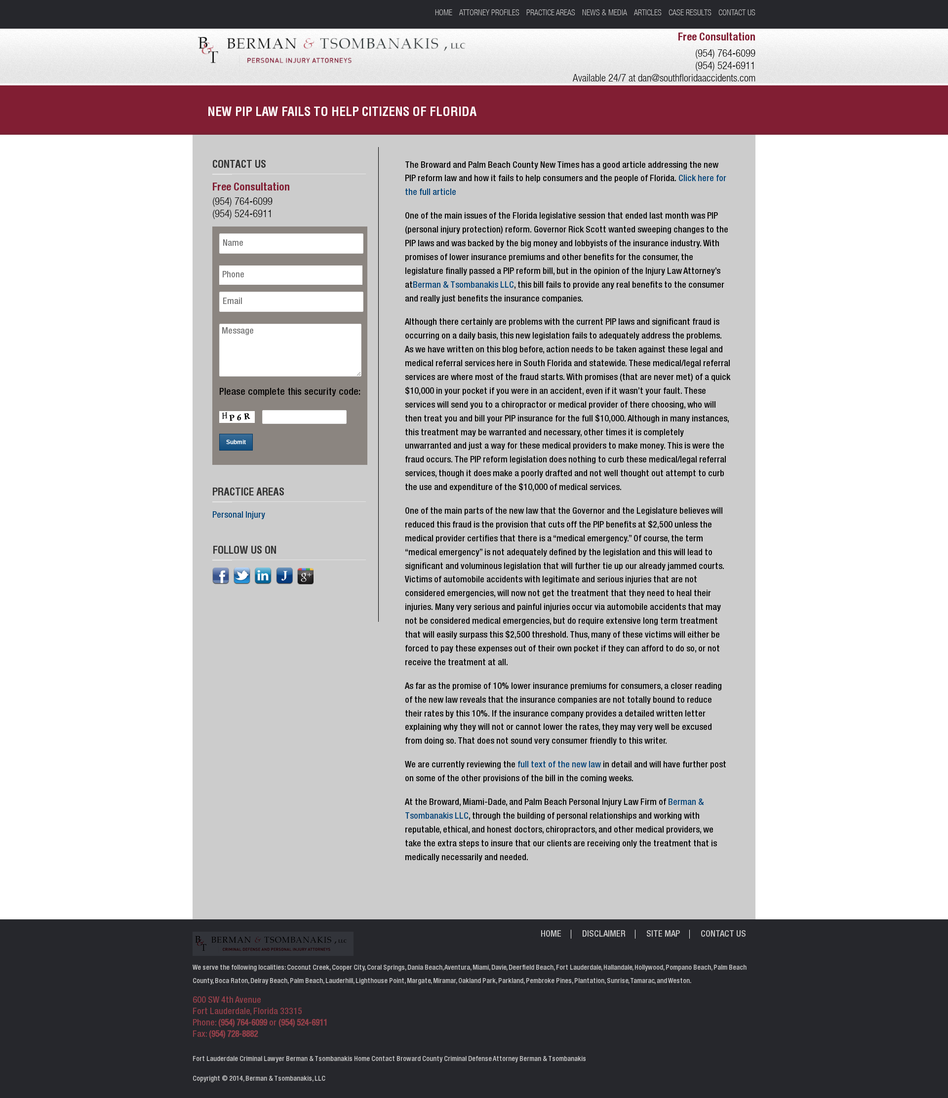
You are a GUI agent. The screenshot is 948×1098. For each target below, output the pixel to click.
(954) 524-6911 (725, 65)
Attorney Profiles (489, 12)
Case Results (690, 12)
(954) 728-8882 (233, 1035)
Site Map (663, 934)
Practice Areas (550, 12)
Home (443, 12)
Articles (648, 12)
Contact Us (736, 12)
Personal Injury (238, 515)
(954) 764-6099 (725, 53)
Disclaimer (604, 934)
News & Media (604, 12)
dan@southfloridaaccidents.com (696, 77)
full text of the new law (559, 765)
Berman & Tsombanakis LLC (463, 285)
